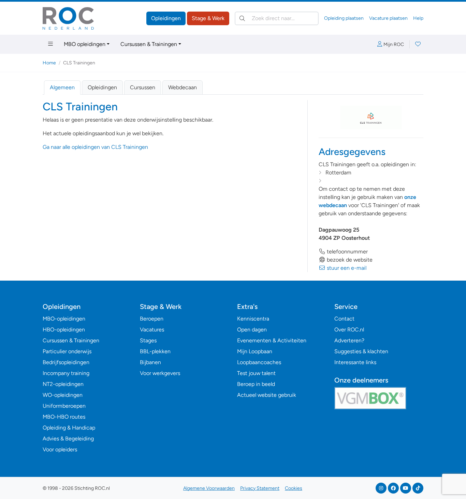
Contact (344, 318)
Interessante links (355, 362)
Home (49, 63)
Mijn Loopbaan (254, 351)
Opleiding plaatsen (344, 18)
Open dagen (252, 329)
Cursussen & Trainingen (148, 44)
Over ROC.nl (349, 329)
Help (418, 18)
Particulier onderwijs (67, 351)
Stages (148, 340)
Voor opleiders (60, 449)
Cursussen (142, 87)
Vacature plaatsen (388, 18)
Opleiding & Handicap (69, 427)
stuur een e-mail (345, 268)
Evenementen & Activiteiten (271, 340)
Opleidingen (166, 18)
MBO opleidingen (84, 44)
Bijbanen (150, 362)
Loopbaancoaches (259, 362)
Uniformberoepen (64, 406)
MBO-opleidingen (64, 318)
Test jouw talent (256, 373)
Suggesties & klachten (361, 351)
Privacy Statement (259, 488)
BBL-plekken (155, 351)
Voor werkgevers (160, 373)
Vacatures (152, 329)
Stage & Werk (208, 18)
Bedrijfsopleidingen (66, 362)
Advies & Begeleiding (68, 438)
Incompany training (66, 373)
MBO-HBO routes (64, 417)
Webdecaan (182, 87)
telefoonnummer (346, 251)
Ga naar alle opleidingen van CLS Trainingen (95, 147)
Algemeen (62, 87)
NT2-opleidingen (63, 384)
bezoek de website (349, 259)
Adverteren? (349, 340)
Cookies (293, 488)
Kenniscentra (253, 318)
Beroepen (151, 318)
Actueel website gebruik (266, 395)
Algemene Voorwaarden (209, 488)
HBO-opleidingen (64, 329)
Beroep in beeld (256, 384)
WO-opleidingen (63, 395)
